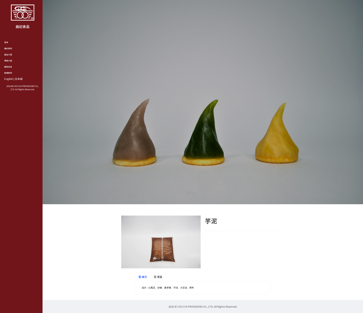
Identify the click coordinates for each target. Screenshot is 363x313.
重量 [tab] (159, 277)
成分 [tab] (144, 277)
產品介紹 (8, 54)
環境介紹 (8, 60)
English (8, 79)
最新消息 (8, 66)
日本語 (19, 79)
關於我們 (8, 48)
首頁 (6, 42)
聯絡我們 (8, 72)
